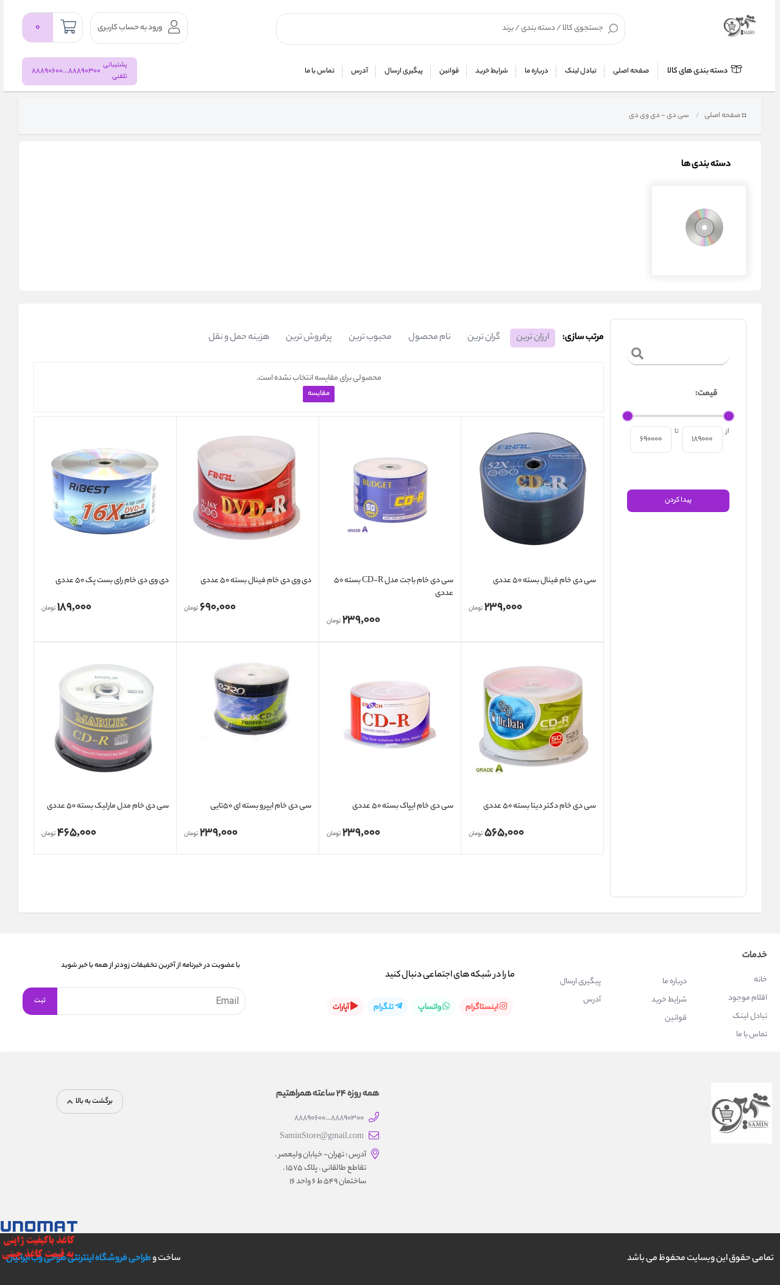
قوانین (449, 71)
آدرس (359, 71)
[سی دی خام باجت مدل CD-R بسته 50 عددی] (390, 498)
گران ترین (483, 337)
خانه (760, 980)
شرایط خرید (491, 71)
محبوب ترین (370, 337)
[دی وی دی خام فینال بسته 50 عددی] (247, 498)
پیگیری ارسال (404, 71)
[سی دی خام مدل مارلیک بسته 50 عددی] (105, 723)
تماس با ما (320, 71)
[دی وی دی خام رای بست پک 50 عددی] (105, 498)
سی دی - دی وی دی (658, 116)
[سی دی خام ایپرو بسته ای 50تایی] (247, 723)
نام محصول (429, 337)
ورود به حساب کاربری (130, 27)
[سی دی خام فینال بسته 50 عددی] (532, 498)
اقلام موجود (747, 998)
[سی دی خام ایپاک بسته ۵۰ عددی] (390, 723)
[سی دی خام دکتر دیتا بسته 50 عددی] (532, 723)
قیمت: (706, 393)
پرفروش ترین (309, 337)
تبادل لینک (581, 71)
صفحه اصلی (631, 71)
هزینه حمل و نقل (238, 337)
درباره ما (536, 71)
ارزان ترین (532, 337)
